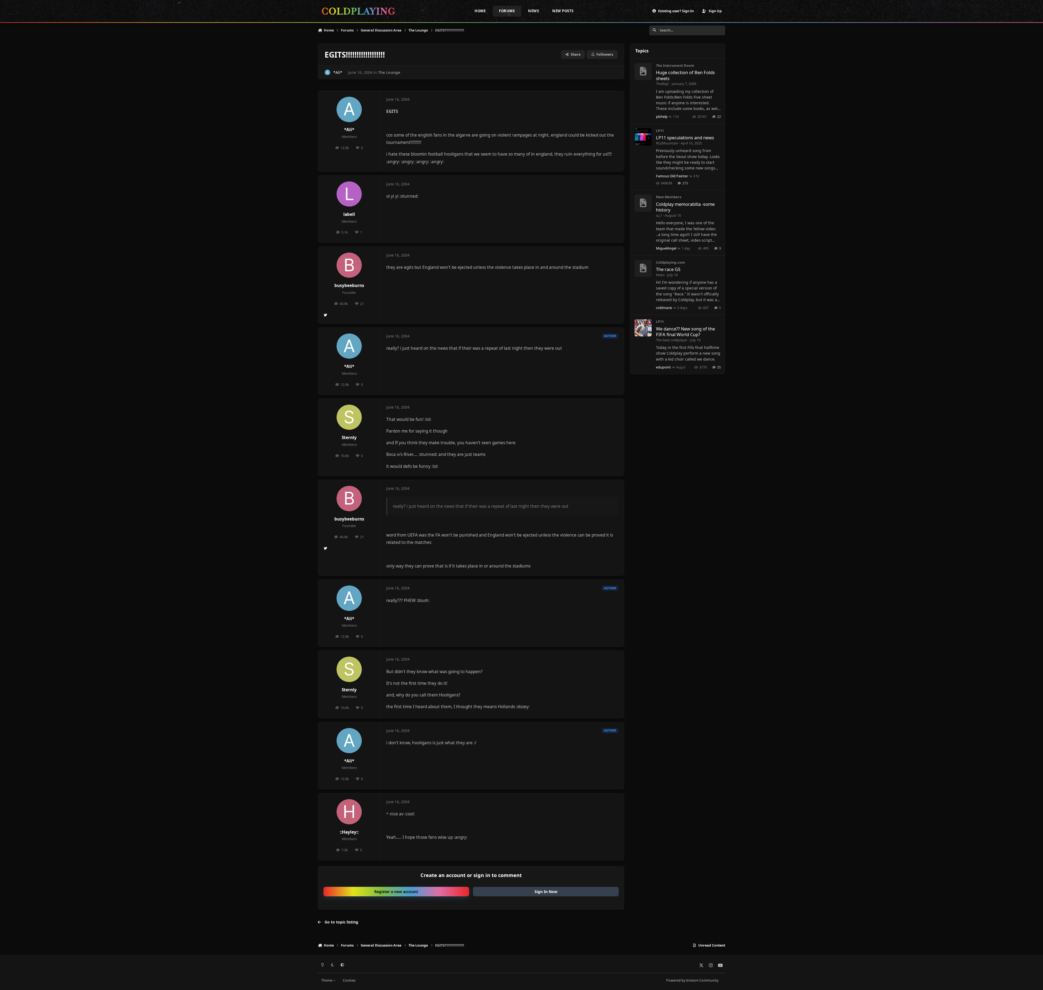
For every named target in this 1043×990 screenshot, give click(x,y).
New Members (668, 197)
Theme (327, 980)
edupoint (663, 367)
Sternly (349, 437)
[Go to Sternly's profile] (349, 417)
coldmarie (664, 307)
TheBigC (662, 83)
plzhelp (662, 116)
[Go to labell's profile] (349, 194)
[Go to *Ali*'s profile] (327, 72)
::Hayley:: (349, 832)
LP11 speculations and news (685, 138)
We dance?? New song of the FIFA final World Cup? (685, 332)
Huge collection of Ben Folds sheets (685, 75)
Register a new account (396, 891)
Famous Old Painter (672, 176)
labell (349, 214)
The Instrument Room (675, 65)
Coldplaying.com (670, 262)
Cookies (349, 980)
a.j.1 (659, 215)
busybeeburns (349, 285)
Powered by (692, 980)
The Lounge (389, 72)
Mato (660, 274)
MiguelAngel (666, 248)
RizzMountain (667, 143)
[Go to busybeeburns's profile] (349, 265)
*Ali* (337, 72)
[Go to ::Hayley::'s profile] (349, 812)
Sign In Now (546, 891)
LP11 (660, 130)
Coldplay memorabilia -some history (685, 207)
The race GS (668, 269)
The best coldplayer (671, 340)
